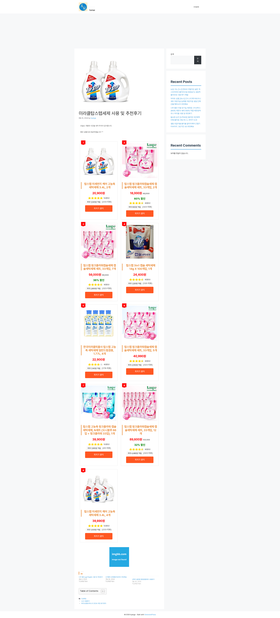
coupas (196, 7)
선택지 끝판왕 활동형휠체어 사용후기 (143, 579)
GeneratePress (150, 615)
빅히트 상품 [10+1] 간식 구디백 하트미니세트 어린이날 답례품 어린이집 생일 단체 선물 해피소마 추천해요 (186, 101)
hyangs (92, 10)
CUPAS (83, 599)
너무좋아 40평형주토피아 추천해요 (116, 577)
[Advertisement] (140, 30)
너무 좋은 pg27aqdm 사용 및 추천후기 (91, 577)
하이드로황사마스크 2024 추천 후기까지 (93, 603)
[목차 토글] (101, 591)
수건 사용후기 (85, 601)
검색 (172, 54)
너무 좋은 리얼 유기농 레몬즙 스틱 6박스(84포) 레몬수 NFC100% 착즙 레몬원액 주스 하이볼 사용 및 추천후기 (186, 111)
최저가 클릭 (99, 208)
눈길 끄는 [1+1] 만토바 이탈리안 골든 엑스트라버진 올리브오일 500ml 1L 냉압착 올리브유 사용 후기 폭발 (185, 92)
